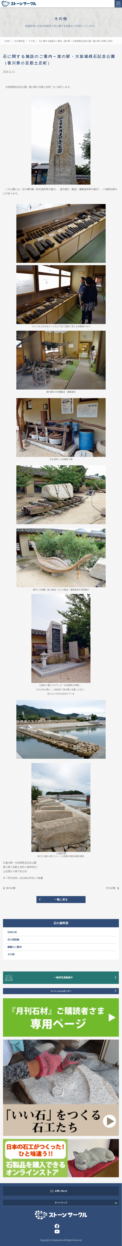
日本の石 (12, 932)
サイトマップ (61, 1203)
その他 (32, 40)
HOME (7, 40)
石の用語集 (13, 939)
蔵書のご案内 (14, 947)
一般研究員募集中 (63, 977)
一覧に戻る (61, 899)
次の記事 (111, 888)
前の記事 (10, 888)
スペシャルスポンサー (61, 991)
